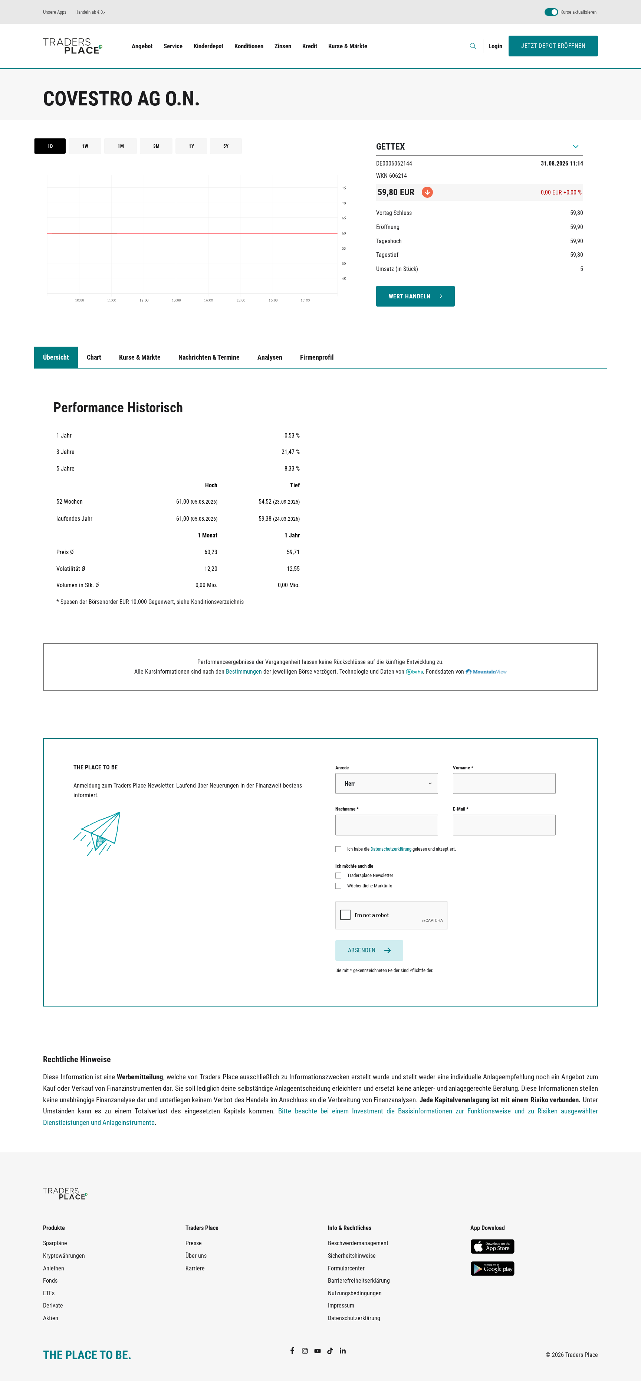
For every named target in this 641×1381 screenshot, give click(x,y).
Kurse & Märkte (347, 46)
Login (495, 46)
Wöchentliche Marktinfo (369, 886)
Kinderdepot (208, 46)
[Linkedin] (345, 1350)
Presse (193, 1243)
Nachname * (347, 809)
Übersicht (56, 357)
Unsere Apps (54, 12)
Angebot (142, 46)
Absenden (362, 950)
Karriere (195, 1268)
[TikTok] (333, 1350)
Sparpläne (55, 1243)
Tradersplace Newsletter (370, 875)
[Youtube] (320, 1350)
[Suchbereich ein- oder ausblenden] (473, 46)
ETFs (49, 1293)
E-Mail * (461, 809)
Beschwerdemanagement (358, 1243)
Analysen (269, 357)
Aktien (50, 1318)
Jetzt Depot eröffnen (553, 45)
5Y (226, 146)
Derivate (53, 1305)
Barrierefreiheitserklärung (359, 1280)
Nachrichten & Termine (209, 357)
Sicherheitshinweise (352, 1255)
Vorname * (463, 767)
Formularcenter (346, 1268)
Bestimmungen (244, 671)
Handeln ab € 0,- (90, 12)
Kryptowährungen (64, 1255)
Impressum (341, 1305)
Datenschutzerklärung (391, 849)
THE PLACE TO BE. (87, 1355)
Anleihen (53, 1268)
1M (121, 146)
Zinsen (283, 46)
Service (173, 46)
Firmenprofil (317, 357)
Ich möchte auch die (354, 866)
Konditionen (248, 46)
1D (50, 146)
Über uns (196, 1255)
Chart (94, 357)
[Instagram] (308, 1350)
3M (156, 146)
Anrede (342, 767)
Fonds (50, 1280)
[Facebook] (295, 1350)
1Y (191, 146)
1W (85, 146)
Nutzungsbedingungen (355, 1293)
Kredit (309, 46)
